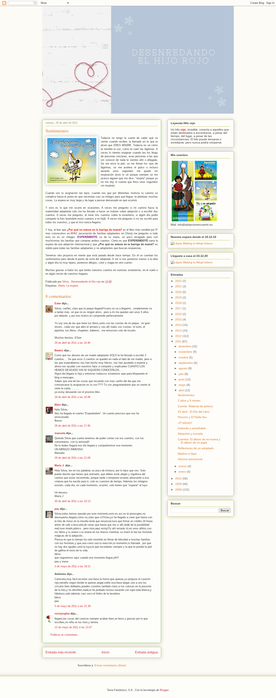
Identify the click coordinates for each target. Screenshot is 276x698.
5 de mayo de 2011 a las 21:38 (73, 606)
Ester (58, 303)
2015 (178, 319)
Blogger (164, 690)
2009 (178, 484)
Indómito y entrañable (192, 428)
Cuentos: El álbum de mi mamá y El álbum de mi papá (199, 441)
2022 (178, 281)
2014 (178, 325)
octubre (184, 357)
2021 (178, 286)
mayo (182, 384)
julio (181, 374)
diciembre (185, 346)
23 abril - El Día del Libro (194, 411)
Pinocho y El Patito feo (192, 417)
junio (182, 379)
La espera (72, 285)
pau (57, 508)
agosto (183, 368)
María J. (59, 465)
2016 (178, 314)
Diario (61, 285)
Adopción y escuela (190, 433)
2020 (178, 292)
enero (183, 471)
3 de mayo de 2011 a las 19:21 (73, 566)
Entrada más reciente (60, 652)
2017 (178, 308)
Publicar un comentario (64, 634)
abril (182, 390)
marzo (183, 466)
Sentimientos (186, 395)
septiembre (186, 362)
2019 (178, 297)
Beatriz (59, 350)
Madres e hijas (187, 453)
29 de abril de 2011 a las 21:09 (72, 457)
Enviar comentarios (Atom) (110, 665)
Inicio (105, 652)
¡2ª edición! (185, 422)
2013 (178, 330)
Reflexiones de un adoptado (196, 448)
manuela (60, 433)
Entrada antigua (146, 652)
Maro (58, 404)
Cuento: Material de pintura (195, 406)
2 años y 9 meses (189, 400)
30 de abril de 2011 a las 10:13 (72, 501)
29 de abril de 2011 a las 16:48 (72, 397)
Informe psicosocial (190, 459)
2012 (178, 336)
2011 (178, 341)
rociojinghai (62, 613)
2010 (178, 478)
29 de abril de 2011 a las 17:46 (72, 425)
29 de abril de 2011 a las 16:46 (72, 342)
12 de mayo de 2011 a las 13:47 (73, 627)
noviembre (186, 351)
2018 (178, 303)
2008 (178, 489)
